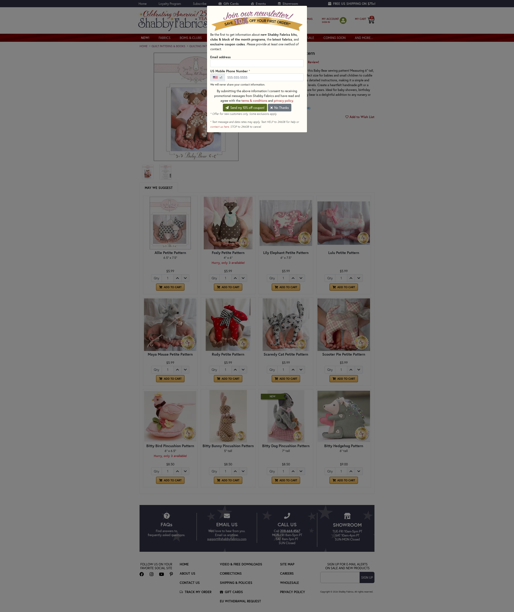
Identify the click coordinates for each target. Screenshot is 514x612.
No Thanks (281, 107)
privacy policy (283, 100)
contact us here (219, 127)
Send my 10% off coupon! (246, 107)
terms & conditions (254, 100)
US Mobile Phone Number (230, 71)
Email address (220, 57)
